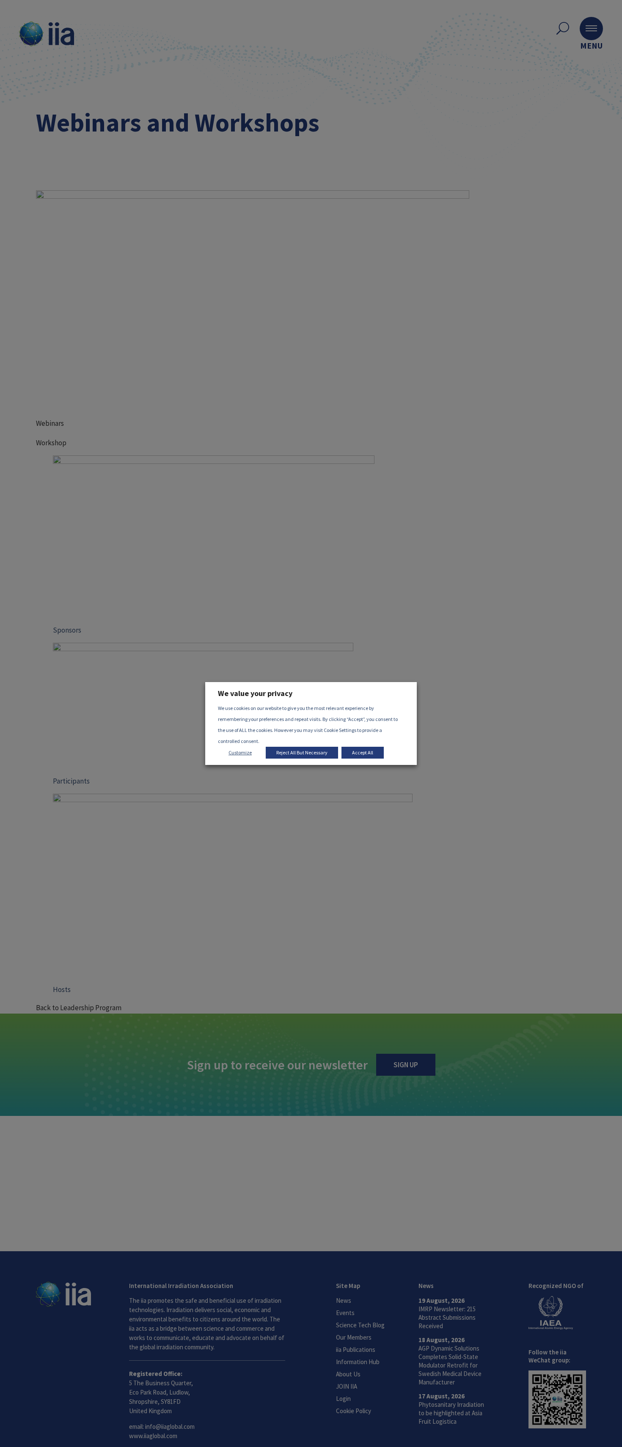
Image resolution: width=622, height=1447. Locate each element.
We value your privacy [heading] (255, 693)
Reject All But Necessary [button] (302, 752)
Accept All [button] (362, 752)
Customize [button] (240, 752)
